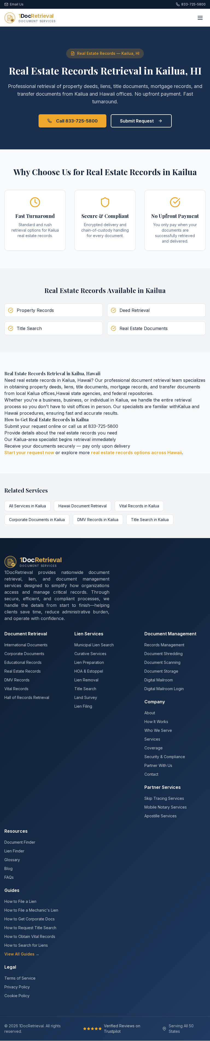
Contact (151, 774)
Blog (8, 868)
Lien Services (88, 633)
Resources (16, 831)
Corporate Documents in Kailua (37, 519)
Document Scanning (162, 662)
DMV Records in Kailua (97, 519)
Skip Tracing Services (164, 798)
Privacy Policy (17, 987)
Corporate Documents (24, 653)
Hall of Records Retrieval (26, 697)
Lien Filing (83, 706)
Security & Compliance (164, 756)
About (149, 712)
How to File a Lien (20, 901)
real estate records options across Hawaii (136, 452)
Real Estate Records (22, 671)
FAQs (9, 877)
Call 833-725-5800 (77, 121)
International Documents (26, 644)
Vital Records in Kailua (139, 506)
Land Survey (85, 697)
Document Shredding (163, 653)
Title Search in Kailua (150, 519)
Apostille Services (160, 816)
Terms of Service (20, 978)
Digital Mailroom (158, 680)
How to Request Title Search (30, 927)
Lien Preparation (89, 662)
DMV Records (17, 680)
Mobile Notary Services (165, 807)
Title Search (85, 688)
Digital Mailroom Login (164, 688)
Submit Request (137, 121)
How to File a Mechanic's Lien (31, 910)
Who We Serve (158, 730)
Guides (11, 890)
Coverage (153, 748)
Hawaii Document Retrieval (83, 506)
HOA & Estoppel (88, 671)
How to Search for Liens (26, 945)
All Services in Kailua (27, 506)
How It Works (156, 721)
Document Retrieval (25, 633)
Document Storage (161, 671)
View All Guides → (21, 954)
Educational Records (23, 662)
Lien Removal (86, 680)
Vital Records (16, 688)
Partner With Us (158, 765)
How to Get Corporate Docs (29, 919)
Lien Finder (14, 851)
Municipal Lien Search (94, 644)
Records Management (164, 644)
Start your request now (29, 452)
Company (154, 701)
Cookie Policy (17, 995)
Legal (10, 967)
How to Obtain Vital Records (29, 936)
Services (152, 739)
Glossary (12, 859)
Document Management (170, 633)
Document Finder (19, 842)
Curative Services (90, 653)
